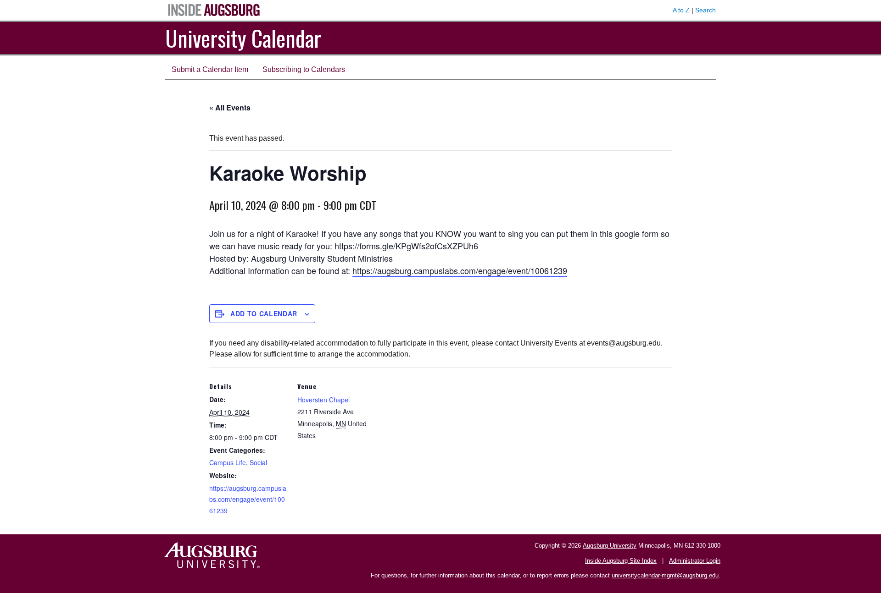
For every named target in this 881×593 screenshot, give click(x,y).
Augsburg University (609, 545)
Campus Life (227, 462)
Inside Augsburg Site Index (621, 560)
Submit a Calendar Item (210, 69)
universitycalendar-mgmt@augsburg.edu (665, 575)
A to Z (681, 10)
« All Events (230, 107)
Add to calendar (263, 313)
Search (705, 10)
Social (258, 462)
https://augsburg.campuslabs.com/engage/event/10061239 (459, 270)
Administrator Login (694, 560)
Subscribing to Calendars (303, 69)
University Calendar (243, 38)
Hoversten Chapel (323, 399)
